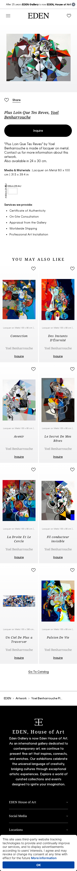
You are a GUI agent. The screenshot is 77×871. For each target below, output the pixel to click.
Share (16, 100)
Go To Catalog (38, 672)
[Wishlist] (69, 15)
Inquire (38, 131)
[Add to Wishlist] (6, 100)
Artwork (21, 698)
